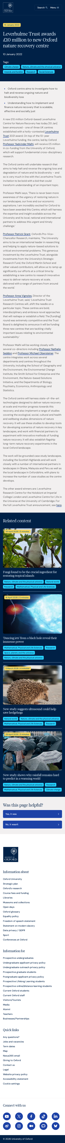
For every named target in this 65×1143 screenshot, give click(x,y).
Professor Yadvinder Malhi (18, 144)
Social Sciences (46, 71)
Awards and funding (13, 71)
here (59, 505)
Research (31, 71)
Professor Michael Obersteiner (35, 353)
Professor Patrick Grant (16, 234)
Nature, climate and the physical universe (42, 66)
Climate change (11, 66)
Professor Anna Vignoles (17, 295)
